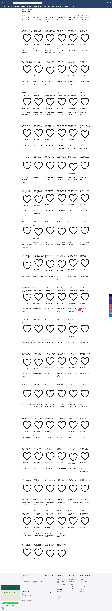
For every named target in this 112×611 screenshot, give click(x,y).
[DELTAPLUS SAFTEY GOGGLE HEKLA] (62, 440)
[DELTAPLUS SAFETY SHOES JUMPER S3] (85, 53)
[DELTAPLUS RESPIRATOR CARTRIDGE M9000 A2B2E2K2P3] (27, 504)
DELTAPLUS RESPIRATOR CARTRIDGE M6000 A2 (38, 545)
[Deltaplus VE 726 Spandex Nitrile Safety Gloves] (38, 345)
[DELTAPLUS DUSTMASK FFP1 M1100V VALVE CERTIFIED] (73, 150)
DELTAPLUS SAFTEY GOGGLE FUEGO (49, 449)
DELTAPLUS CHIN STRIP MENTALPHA (50, 481)
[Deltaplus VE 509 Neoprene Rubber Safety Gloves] (73, 313)
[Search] (40, 3)
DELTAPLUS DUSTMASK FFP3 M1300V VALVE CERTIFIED (38, 191)
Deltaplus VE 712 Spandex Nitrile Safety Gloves (26, 354)
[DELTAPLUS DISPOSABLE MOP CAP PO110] (27, 86)
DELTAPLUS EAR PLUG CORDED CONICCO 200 (61, 191)
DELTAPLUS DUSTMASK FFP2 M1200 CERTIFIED (84, 158)
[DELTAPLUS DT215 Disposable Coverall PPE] (62, 86)
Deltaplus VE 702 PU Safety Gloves (72, 354)
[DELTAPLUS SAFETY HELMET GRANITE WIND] (50, 117)
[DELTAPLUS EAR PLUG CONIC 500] (73, 409)
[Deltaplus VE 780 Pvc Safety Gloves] (62, 345)
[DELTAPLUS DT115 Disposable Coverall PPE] (50, 86)
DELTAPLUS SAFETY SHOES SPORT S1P (37, 289)
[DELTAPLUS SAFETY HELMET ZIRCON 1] (62, 215)
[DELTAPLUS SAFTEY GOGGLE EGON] (85, 409)
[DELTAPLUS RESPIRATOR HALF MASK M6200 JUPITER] (62, 504)
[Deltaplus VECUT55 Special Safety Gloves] (50, 409)
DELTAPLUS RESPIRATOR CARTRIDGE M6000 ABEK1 (38, 224)
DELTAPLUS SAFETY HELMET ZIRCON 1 (60, 223)
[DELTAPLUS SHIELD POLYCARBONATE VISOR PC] (85, 117)
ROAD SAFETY (83, 591)
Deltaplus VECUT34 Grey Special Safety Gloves (61, 386)
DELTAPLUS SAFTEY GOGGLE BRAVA (84, 31)
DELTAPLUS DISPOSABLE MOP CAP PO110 (27, 94)
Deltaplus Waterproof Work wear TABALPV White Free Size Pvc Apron (26, 257)
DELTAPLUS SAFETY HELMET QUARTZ (72, 223)
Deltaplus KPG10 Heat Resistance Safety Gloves (38, 321)
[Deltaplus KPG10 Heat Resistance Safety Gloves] (38, 313)
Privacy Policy (59, 577)
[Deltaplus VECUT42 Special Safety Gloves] (73, 378)
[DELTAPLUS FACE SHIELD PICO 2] (73, 473)
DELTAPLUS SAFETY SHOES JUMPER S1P (72, 62)
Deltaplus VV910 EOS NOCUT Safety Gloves (72, 289)
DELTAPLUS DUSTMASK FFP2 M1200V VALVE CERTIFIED (26, 191)
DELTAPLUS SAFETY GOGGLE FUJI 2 (37, 62)
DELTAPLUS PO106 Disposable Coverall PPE (38, 94)
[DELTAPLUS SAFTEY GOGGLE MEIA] (38, 440)
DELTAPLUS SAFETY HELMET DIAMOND (49, 223)
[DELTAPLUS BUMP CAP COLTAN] (85, 215)
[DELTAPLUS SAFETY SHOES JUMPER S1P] (73, 53)
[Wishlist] (107, 3)
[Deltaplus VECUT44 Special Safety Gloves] (27, 409)
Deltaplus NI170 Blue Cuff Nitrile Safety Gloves (27, 386)
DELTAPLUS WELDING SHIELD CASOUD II (61, 62)
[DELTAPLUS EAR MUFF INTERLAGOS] (73, 182)
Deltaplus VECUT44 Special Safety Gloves (26, 418)
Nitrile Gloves (82, 319)
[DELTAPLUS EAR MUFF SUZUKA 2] (50, 150)
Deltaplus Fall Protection (73, 582)
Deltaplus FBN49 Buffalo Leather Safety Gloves (62, 321)
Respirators (35, 221)
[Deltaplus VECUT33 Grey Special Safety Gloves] (50, 378)
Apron (23, 253)
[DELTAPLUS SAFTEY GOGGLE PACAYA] (38, 150)
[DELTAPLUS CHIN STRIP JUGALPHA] (38, 473)
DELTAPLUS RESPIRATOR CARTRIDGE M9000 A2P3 (85, 481)
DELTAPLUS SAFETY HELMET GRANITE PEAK (38, 126)
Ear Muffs (47, 156)
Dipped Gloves (24, 384)
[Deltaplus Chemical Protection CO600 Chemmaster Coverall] (50, 247)
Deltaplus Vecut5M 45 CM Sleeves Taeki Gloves (61, 289)
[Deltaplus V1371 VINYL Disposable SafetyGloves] (50, 22)
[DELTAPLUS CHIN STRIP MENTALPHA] (50, 473)
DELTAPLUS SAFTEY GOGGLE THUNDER (84, 449)
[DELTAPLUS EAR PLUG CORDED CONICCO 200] (62, 182)
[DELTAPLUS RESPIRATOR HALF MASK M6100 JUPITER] (85, 504)
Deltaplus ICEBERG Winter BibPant (83, 256)
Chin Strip (23, 479)
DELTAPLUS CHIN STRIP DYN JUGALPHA (26, 481)
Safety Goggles (59, 28)
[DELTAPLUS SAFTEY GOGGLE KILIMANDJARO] (27, 53)
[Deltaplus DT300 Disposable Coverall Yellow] (62, 247)
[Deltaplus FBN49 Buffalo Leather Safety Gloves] (62, 313)
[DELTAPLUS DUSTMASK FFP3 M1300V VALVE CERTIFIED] (38, 182)
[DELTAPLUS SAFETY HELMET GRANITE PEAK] (38, 117)
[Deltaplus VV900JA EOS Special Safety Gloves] (27, 313)
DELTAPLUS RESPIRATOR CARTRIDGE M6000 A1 (27, 545)
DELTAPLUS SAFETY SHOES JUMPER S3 (84, 62)
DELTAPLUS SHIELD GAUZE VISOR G (61, 481)
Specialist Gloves (60, 287)
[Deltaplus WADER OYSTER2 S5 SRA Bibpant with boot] (27, 281)
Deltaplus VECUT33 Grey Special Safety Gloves (50, 386)
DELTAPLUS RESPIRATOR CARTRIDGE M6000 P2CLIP (50, 546)
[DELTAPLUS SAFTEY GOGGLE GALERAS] (27, 150)
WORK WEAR (82, 577)
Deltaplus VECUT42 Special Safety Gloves (72, 386)
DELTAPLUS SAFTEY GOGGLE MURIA (60, 31)
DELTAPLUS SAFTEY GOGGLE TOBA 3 (72, 31)
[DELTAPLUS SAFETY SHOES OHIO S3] (50, 281)
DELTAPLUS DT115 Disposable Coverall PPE (50, 94)
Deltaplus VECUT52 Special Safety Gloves (37, 418)
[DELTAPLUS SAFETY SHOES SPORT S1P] (38, 281)
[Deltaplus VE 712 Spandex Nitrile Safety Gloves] (27, 345)
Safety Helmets (36, 123)
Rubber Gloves (70, 319)
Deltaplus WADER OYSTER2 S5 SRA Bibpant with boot (27, 290)
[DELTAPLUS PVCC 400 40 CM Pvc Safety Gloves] (50, 345)
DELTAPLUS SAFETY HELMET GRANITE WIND (50, 126)
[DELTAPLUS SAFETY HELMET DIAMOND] (50, 215)
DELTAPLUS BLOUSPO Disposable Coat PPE (72, 94)
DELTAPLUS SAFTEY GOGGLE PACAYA (37, 158)
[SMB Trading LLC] (6, 3)
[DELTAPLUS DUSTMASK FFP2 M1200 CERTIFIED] (85, 150)
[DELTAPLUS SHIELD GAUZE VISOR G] (62, 473)
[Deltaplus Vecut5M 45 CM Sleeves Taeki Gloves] (62, 281)
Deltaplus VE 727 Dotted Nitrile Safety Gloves (85, 354)
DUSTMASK (35, 510)
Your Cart (58, 596)
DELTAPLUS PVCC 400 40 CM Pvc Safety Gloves (50, 354)
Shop (58, 598)
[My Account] (105, 3)
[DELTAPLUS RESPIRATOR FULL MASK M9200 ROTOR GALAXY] (38, 504)
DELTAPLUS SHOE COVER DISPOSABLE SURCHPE (38, 256)
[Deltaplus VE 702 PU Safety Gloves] (73, 345)
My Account (59, 591)
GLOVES (58, 319)
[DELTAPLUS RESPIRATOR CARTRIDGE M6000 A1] (27, 536)
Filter (24, 15)
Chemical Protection (48, 253)
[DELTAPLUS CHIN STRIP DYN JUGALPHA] (27, 473)
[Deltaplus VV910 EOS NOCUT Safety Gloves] (73, 281)
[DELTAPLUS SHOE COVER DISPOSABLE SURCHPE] (38, 247)
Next (88, 566)
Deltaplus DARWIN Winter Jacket (83, 94)
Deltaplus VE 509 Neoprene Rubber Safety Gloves (73, 322)
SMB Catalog (71, 577)
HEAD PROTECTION (83, 221)
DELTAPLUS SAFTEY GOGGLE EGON (84, 418)
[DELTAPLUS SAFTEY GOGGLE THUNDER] (85, 440)
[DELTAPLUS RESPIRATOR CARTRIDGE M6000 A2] (38, 536)
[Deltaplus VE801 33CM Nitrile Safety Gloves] (85, 313)
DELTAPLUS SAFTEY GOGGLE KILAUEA (72, 449)
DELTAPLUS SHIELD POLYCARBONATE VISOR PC (85, 126)
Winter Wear (82, 92)
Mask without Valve (60, 156)
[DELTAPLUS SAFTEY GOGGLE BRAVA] (85, 22)
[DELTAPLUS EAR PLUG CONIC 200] (50, 182)
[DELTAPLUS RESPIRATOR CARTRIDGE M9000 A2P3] (85, 473)
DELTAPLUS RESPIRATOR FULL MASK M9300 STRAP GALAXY (50, 513)
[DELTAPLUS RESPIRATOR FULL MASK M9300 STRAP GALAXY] (50, 504)
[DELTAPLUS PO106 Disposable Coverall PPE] (38, 86)
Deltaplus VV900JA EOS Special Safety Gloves (26, 321)
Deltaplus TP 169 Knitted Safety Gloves (38, 386)
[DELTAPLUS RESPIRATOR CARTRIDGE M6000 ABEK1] (38, 215)
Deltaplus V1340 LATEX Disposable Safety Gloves (38, 31)
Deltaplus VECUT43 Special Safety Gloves (84, 386)
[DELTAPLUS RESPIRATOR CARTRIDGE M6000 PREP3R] (62, 536)
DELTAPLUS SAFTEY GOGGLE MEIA (37, 449)
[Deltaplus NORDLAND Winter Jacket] (73, 247)
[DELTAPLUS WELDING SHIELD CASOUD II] (62, 53)
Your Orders (59, 593)
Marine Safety (71, 589)
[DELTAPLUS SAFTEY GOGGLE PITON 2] (27, 440)
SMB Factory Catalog (73, 579)
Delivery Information (61, 584)
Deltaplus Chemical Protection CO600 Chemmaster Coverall (49, 256)
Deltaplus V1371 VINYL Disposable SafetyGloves (50, 31)
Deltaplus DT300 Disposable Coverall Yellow (61, 256)
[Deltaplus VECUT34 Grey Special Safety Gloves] (62, 378)
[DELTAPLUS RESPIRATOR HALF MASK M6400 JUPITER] (73, 504)
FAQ (57, 586)
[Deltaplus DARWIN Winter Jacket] (85, 86)
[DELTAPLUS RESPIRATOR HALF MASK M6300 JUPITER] (50, 53)
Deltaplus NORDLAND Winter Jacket (72, 256)
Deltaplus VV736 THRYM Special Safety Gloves (50, 321)
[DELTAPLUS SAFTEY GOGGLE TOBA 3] (73, 22)
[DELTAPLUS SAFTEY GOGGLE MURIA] (62, 22)
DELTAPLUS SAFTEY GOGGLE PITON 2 (26, 449)
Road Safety (71, 584)
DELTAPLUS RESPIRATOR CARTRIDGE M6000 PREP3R (62, 546)
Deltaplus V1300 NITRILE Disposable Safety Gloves (27, 31)
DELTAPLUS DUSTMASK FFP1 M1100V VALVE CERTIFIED (73, 159)
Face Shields (59, 123)
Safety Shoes (35, 287)
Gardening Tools (72, 587)
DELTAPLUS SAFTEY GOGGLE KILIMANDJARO (27, 62)
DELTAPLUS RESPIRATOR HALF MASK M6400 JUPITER (73, 513)
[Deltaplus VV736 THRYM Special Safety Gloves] (50, 313)
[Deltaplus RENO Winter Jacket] (27, 117)
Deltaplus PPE (71, 581)
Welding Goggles (71, 28)
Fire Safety (71, 586)
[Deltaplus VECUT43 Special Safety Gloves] (85, 378)
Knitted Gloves (36, 384)
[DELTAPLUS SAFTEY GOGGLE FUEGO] (50, 440)
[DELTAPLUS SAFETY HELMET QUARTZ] (73, 215)
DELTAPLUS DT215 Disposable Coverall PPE (61, 94)
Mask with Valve (71, 156)
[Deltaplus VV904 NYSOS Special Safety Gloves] (85, 281)
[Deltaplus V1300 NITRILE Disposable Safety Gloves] (27, 22)
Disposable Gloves (25, 28)
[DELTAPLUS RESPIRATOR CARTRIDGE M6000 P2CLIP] (50, 536)
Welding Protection (25, 287)
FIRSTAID (82, 579)
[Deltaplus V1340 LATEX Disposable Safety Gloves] (38, 22)
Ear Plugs (46, 188)
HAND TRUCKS (83, 586)
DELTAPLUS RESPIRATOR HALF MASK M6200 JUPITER (62, 513)
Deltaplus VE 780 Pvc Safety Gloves (61, 354)
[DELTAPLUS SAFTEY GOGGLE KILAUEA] (73, 440)
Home (23, 9)
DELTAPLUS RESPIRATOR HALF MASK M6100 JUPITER (85, 513)
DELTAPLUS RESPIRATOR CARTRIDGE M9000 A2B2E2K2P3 (27, 513)
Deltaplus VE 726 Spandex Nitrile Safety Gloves (37, 354)
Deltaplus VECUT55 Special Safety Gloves (49, 418)
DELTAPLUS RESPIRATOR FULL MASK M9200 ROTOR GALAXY (38, 513)
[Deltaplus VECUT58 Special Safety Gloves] (62, 409)
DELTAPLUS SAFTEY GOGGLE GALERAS (26, 158)
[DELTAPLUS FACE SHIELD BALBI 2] (62, 117)
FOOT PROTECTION (84, 582)
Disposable (24, 92)
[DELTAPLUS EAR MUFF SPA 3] (85, 182)
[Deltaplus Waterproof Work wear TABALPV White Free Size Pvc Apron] (27, 247)
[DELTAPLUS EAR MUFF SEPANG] (27, 215)
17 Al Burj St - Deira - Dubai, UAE (29, 587)
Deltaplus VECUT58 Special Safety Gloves (61, 418)
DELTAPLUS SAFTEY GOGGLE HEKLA (60, 449)
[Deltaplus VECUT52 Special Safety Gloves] (38, 409)
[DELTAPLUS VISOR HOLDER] (73, 117)
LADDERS (82, 589)
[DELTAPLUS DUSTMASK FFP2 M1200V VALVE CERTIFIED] (27, 182)
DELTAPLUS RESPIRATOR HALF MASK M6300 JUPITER (50, 62)
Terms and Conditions (61, 579)
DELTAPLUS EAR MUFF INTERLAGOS (72, 191)
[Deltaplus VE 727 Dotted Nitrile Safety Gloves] (85, 345)
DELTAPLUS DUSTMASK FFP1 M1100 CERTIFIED (61, 158)
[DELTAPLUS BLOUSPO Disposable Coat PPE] (73, 86)
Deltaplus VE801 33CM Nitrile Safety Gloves (84, 321)
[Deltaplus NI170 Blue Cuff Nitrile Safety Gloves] (27, 378)
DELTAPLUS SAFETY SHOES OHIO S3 (49, 289)
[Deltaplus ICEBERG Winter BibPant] (85, 247)
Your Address (59, 594)
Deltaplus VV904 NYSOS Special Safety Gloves (84, 289)
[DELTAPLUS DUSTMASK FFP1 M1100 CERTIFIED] (62, 150)
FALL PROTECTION (83, 581)
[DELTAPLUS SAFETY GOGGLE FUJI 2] (38, 53)
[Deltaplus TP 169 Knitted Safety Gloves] (38, 378)
